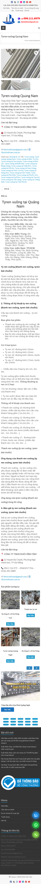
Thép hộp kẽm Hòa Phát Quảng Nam (15, 705)
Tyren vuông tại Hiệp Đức (21, 166)
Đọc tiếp (10, 624)
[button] (36, 53)
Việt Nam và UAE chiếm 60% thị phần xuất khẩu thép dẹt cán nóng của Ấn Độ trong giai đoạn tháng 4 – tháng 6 (20, 740)
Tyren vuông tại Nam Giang (25, 168)
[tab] (6, 719)
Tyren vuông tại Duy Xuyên (11, 161)
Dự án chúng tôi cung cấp (10, 813)
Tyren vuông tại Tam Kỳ (30, 177)
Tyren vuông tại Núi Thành (20, 173)
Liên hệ (26, 10)
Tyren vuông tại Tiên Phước (16, 182)
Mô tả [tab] (6, 189)
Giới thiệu (6, 8)
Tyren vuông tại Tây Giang (11, 179)
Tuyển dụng (19, 10)
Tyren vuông (29, 157)
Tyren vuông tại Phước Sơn (27, 175)
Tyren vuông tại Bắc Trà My (27, 159)
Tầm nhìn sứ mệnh (17, 8)
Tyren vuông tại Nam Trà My (12, 170)
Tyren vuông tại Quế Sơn (10, 177)
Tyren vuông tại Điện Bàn (14, 163)
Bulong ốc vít (15, 157)
